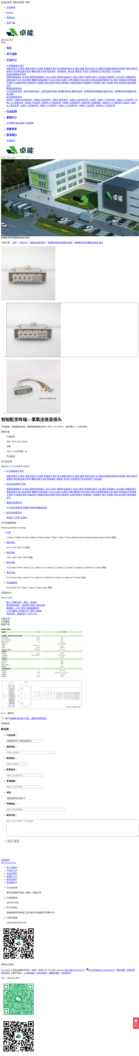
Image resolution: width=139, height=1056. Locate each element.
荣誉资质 (12, 128)
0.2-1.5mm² (57, 567)
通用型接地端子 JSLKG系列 (43, 77)
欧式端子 (107, 71)
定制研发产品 (95, 71)
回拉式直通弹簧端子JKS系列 (104, 80)
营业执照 (5, 973)
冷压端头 (116, 71)
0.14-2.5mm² (46, 567)
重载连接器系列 (37, 242)
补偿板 (110, 83)
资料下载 (11, 23)
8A (11, 547)
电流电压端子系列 (22, 71)
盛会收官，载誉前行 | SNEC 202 (22, 614)
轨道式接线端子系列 (16, 484)
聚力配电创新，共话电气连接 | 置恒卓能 (26, 605)
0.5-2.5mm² (96, 567)
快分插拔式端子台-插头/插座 (71, 68)
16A (19, 547)
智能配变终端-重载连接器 (70, 91)
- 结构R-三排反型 (32, 103)
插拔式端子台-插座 (34, 68)
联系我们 (12, 134)
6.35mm (40, 537)
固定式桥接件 (62, 83)
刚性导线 (11, 562)
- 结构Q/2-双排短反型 (78, 100)
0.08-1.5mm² (22, 567)
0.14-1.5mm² (34, 567)
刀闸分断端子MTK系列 (79, 80)
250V (19, 557)
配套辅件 (51, 71)
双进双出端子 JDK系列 (95, 77)
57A (23, 547)
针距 (9, 532)
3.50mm (17, 537)
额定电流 (11, 542)
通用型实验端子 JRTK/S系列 (70, 77)
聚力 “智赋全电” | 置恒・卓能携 (22, 602)
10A (14, 547)
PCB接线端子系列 (15, 471)
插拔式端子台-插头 (16, 68)
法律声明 (130, 970)
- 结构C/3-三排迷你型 (67, 105)
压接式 (126, 103)
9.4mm (101, 537)
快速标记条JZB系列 (46, 83)
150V (9, 557)
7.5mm (61, 537)
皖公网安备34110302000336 (102, 970)
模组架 (78, 71)
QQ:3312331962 (8, 862)
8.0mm (75, 537)
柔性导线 (11, 572)
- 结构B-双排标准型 (23, 100)
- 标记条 (71, 71)
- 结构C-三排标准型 (105, 100)
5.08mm (32, 537)
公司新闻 (11, 123)
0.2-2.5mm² (68, 567)
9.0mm (94, 537)
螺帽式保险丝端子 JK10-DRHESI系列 (49, 80)
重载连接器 (54, 973)
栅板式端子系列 (39, 71)
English (10, 12)
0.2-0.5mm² (12, 567)
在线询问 (5, 860)
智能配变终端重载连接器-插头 (89, 242)
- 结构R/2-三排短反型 (51, 103)
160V (14, 557)
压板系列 (32, 83)
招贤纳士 (11, 17)
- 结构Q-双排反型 (59, 100)
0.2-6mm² (86, 567)
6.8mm (47, 537)
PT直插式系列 (20, 83)
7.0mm (54, 537)
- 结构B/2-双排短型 (42, 100)
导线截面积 (12, 582)
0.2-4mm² (77, 567)
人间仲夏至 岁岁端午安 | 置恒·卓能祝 (24, 611)
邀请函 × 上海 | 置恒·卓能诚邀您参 (23, 608)
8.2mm (81, 537)
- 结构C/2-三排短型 (125, 100)
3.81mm (25, 537)
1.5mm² (31, 587)
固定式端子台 (91, 68)
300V (25, 557)
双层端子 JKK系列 (116, 77)
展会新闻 (20, 123)
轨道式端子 (42, 973)
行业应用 (12, 111)
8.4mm (88, 537)
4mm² (44, 587)
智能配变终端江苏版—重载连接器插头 (28, 718)
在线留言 (11, 140)
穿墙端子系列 (50, 68)
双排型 (10, 100)
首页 (9, 47)
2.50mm (10, 537)
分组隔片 (97, 83)
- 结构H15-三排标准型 (112, 103)
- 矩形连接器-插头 (31, 91)
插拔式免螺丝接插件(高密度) (112, 68)
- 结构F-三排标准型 (71, 103)
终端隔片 (87, 83)
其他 (114, 537)
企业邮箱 (11, 7)
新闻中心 (12, 117)
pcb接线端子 (30, 973)
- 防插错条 (61, 71)
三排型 (92, 100)
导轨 (116, 83)
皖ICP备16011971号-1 (75, 970)
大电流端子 (66, 973)
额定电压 (11, 552)
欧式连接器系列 (14, 512)
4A (8, 547)
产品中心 (12, 60)
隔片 (104, 83)
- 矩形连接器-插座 (48, 91)
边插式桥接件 (76, 83)
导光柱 (85, 71)
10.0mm (107, 537)
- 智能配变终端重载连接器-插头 (98, 91)
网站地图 (120, 970)
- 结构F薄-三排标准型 (90, 103)
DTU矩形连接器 (14, 91)
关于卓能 (12, 53)
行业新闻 (29, 123)
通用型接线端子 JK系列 (18, 77)
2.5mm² (38, 587)
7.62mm (67, 537)
